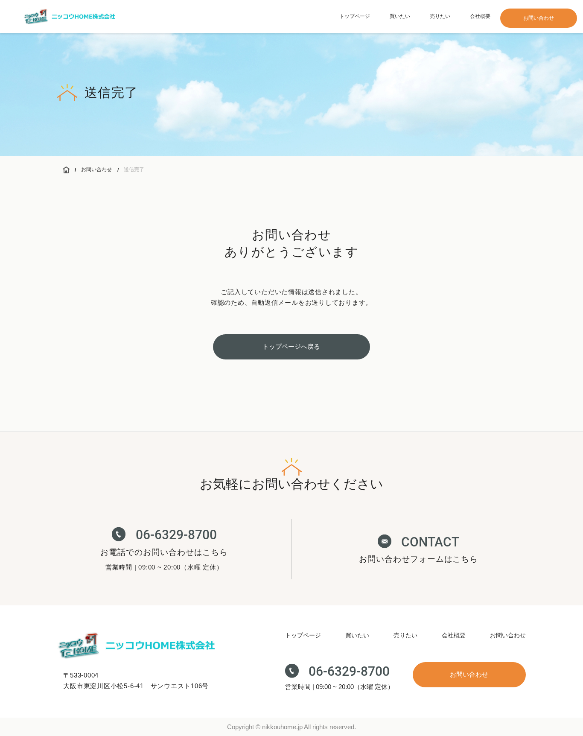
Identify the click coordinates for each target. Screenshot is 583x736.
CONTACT (430, 541)
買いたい (400, 16)
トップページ (354, 16)
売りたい (440, 16)
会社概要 (480, 16)
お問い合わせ (96, 169)
